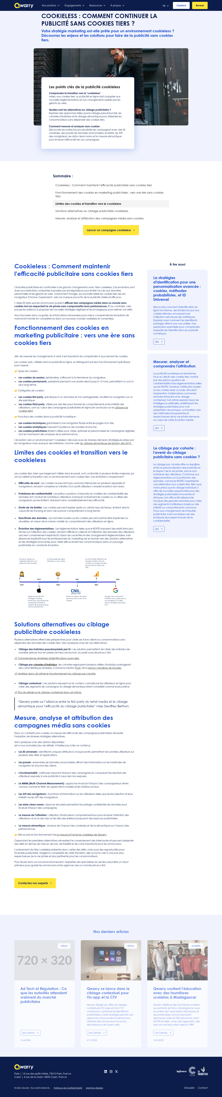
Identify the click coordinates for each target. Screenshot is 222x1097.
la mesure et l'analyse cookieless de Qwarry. (82, 834)
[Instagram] (111, 1071)
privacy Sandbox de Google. (105, 667)
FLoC (78, 667)
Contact (181, 5)
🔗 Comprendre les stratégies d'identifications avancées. (46, 658)
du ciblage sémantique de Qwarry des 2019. (106, 443)
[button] (50, 5)
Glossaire (189, 1087)
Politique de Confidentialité (68, 1088)
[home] (23, 5)
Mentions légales (94, 1088)
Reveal (200, 5)
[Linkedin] (105, 1071)
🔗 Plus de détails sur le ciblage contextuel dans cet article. (48, 692)
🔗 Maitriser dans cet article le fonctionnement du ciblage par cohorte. (55, 673)
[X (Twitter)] (116, 1071)
